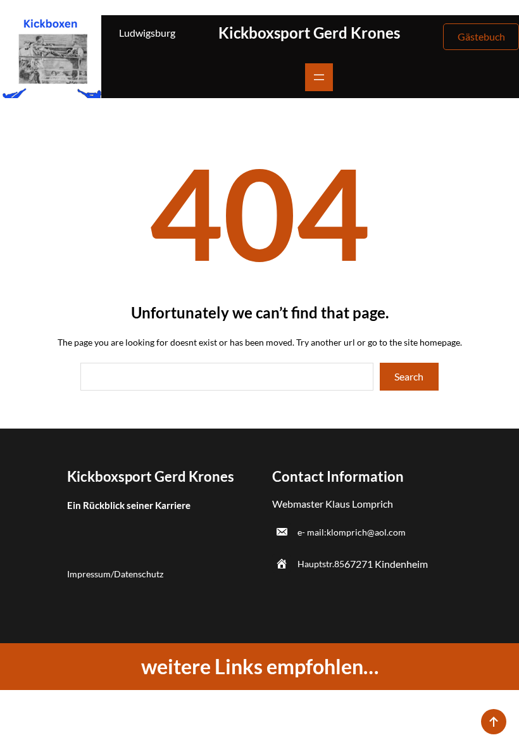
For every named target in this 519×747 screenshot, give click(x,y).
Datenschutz (138, 573)
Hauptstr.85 (320, 563)
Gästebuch (481, 36)
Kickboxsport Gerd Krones (309, 32)
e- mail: (312, 532)
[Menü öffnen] (319, 77)
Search (408, 376)
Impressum (89, 573)
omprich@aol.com (370, 532)
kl (330, 532)
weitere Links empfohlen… (259, 666)
